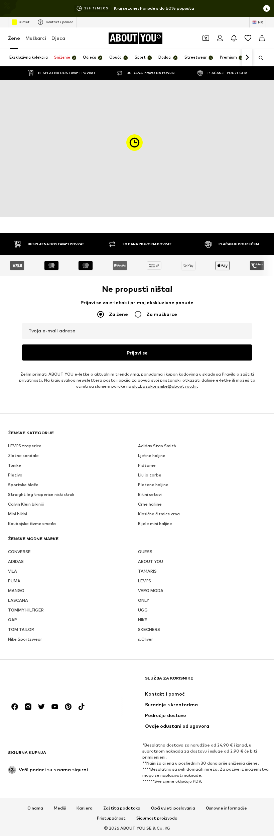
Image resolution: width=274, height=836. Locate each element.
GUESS (145, 551)
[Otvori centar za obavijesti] (234, 38)
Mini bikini (17, 513)
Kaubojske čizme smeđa (32, 523)
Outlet (23, 22)
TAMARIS (147, 571)
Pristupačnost (111, 818)
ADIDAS (16, 561)
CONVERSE (19, 551)
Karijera (85, 808)
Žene (14, 38)
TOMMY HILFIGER (26, 610)
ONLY (143, 600)
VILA (12, 571)
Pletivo (15, 474)
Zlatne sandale (23, 455)
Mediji (60, 808)
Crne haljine (150, 504)
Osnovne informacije (226, 808)
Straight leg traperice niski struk (41, 494)
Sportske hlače (23, 484)
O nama (35, 808)
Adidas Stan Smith (157, 445)
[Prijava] (220, 38)
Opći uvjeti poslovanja (173, 808)
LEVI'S (144, 580)
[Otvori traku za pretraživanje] (258, 58)
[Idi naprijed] (247, 57)
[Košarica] (262, 38)
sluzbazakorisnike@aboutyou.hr (164, 386)
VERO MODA (150, 590)
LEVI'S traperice (24, 445)
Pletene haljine (153, 484)
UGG (143, 610)
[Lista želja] (248, 38)
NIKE (142, 619)
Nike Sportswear (25, 639)
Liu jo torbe (149, 474)
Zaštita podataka (121, 808)
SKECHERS (149, 629)
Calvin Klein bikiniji (26, 504)
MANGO (16, 590)
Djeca (58, 38)
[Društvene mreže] (15, 707)
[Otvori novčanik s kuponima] (206, 38)
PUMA (14, 580)
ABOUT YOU (150, 561)
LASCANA (18, 600)
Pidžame (147, 465)
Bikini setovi (150, 494)
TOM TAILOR (21, 629)
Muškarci (35, 38)
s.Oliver (145, 639)
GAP (12, 619)
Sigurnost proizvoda (156, 818)
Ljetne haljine (151, 455)
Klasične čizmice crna (159, 513)
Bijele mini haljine (155, 523)
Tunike (14, 465)
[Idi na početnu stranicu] (44, 681)
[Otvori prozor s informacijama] (266, 8)
